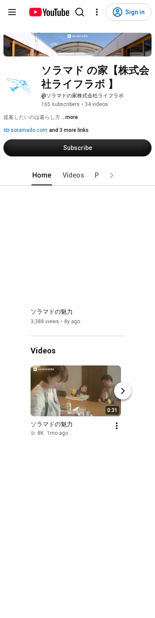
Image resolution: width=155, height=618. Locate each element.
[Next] (122, 391)
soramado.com (28, 130)
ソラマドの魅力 (52, 311)
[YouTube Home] (48, 12)
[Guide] (12, 12)
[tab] (41, 175)
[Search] (79, 12)
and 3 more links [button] (69, 130)
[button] (111, 175)
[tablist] (77, 175)
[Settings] (97, 12)
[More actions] (116, 426)
